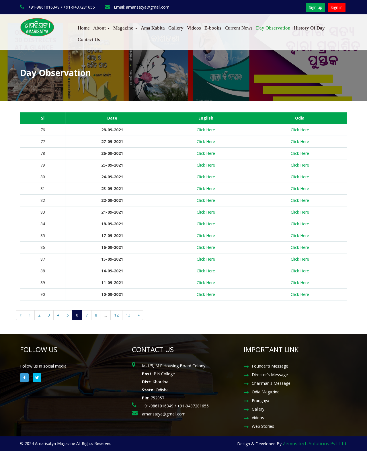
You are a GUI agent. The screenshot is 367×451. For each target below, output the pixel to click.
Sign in (337, 7)
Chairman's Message (271, 383)
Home (84, 28)
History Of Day (309, 28)
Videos (194, 28)
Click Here (206, 129)
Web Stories (263, 426)
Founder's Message (270, 366)
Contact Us (89, 39)
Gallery (176, 28)
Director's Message (270, 374)
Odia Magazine (266, 392)
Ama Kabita (153, 28)
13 (128, 315)
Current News (239, 28)
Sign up (315, 7)
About (100, 28)
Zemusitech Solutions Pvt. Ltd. (315, 443)
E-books (212, 28)
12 (116, 315)
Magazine (123, 28)
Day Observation (273, 28)
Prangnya (260, 400)
